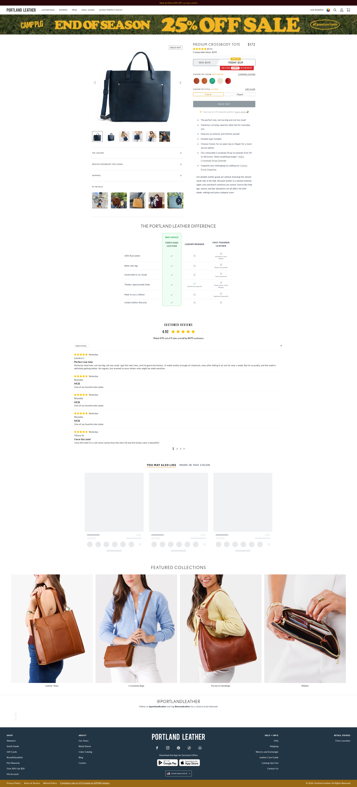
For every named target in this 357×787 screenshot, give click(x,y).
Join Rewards (317, 10)
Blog (81, 757)
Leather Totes (51, 685)
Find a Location (342, 740)
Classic (208, 94)
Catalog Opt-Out (270, 763)
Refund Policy (50, 783)
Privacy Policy (13, 783)
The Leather (98, 153)
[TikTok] (189, 748)
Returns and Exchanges (267, 751)
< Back (10, 36)
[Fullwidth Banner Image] (178, 24)
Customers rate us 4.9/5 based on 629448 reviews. (85, 783)
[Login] (342, 10)
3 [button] (180, 448)
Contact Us (272, 768)
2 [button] (177, 448)
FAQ (276, 740)
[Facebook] (157, 748)
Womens (63, 10)
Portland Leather (322, 783)
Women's (11, 740)
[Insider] (200, 748)
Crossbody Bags (136, 685)
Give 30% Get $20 (16, 768)
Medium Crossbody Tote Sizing (107, 164)
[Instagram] (167, 748)
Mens (74, 10)
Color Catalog (85, 751)
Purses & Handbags (220, 685)
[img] (81, 354)
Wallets (305, 685)
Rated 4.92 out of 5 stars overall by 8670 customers (178, 338)
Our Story (83, 740)
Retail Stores (85, 746)
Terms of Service (32, 783)
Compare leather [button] (246, 74)
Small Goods (88, 10)
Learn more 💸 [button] (242, 111)
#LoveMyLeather (15, 757)
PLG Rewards (13, 763)
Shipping (96, 175)
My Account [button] (13, 774)
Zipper (240, 94)
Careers (82, 763)
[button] (49, 10)
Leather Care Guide (269, 757)
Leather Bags (48, 10)
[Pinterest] (178, 748)
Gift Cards (12, 751)
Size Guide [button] (250, 89)
